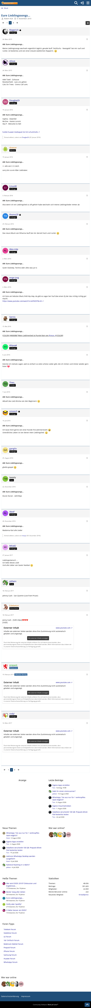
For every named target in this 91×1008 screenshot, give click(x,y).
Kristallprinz (84, 895)
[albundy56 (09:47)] (64, 835)
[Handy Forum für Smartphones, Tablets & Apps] (9, 3)
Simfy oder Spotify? (13, 904)
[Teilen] (88, 23)
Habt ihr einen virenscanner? (63, 791)
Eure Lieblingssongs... (15, 898)
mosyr (24, 536)
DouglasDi (25, 137)
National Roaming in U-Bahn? (18, 865)
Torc (53, 788)
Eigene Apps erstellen (61, 785)
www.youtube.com (63, 628)
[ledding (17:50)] (60, 835)
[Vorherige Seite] (3, 23)
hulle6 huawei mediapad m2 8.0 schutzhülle (20, 132)
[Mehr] (87, 39)
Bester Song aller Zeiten (15, 892)
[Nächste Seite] (17, 23)
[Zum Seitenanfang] (87, 1005)
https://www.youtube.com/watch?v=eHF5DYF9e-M (22, 301)
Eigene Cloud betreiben (61, 806)
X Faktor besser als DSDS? (16, 910)
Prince (51, 335)
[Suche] (76, 3)
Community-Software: (45, 1005)
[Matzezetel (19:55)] (51, 835)
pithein (54, 794)
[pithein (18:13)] (56, 835)
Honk (8, 838)
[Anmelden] (82, 3)
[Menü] (88, 3)
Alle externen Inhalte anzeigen (38, 638)
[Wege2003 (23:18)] (68, 835)
